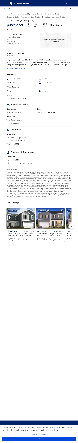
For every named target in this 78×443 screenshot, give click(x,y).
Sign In (68, 3)
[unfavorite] (32, 210)
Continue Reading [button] (14, 68)
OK (39, 439)
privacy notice (55, 428)
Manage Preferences (39, 434)
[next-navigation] (71, 226)
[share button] (70, 8)
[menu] (8, 3)
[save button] (66, 8)
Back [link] (8, 9)
